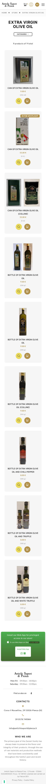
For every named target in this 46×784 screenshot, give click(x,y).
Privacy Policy (17, 780)
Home (4, 13)
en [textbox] (37, 4)
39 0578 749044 (23, 719)
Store (15, 13)
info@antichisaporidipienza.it (23, 728)
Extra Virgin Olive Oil (33, 13)
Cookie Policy (29, 780)
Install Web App (23, 649)
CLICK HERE (34, 642)
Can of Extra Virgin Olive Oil (23, 88)
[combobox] (37, 5)
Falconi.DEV (24, 776)
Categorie (22, 34)
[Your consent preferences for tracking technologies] (4, 781)
